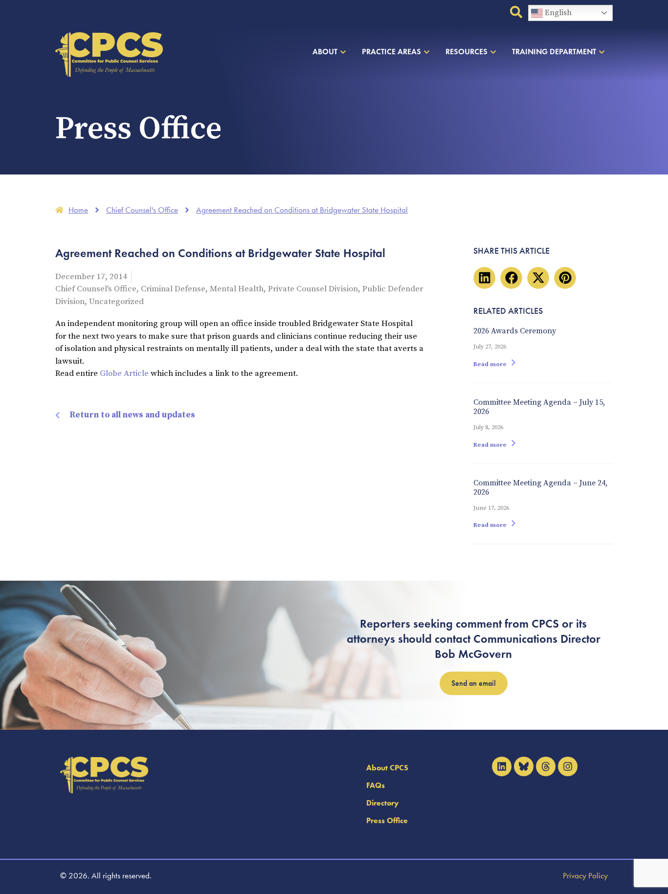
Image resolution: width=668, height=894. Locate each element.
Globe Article (125, 373)
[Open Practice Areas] (426, 52)
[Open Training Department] (602, 52)
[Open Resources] (493, 52)
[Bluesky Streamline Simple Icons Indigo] (524, 766)
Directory (382, 802)
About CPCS (387, 767)
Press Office (387, 820)
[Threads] (546, 766)
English (557, 13)
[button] (484, 278)
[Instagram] (568, 766)
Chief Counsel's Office (95, 288)
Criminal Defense (173, 288)
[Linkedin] (502, 766)
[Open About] (343, 52)
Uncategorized (116, 301)
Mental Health (237, 288)
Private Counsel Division (313, 288)
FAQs (375, 785)
